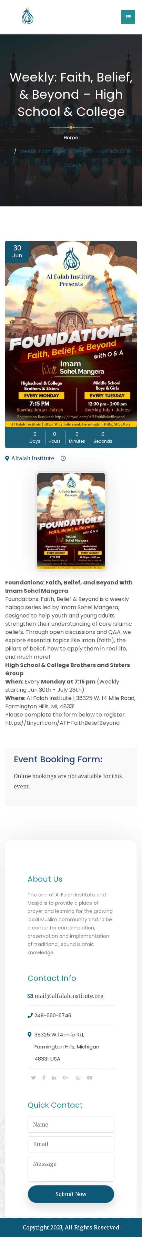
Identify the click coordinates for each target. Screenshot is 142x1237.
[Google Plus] (66, 1078)
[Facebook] (44, 1078)
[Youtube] (89, 1078)
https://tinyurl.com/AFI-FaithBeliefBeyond (62, 723)
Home (71, 137)
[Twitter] (33, 1078)
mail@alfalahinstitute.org (69, 996)
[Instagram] (78, 1078)
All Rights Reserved (92, 1227)
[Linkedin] (54, 1078)
